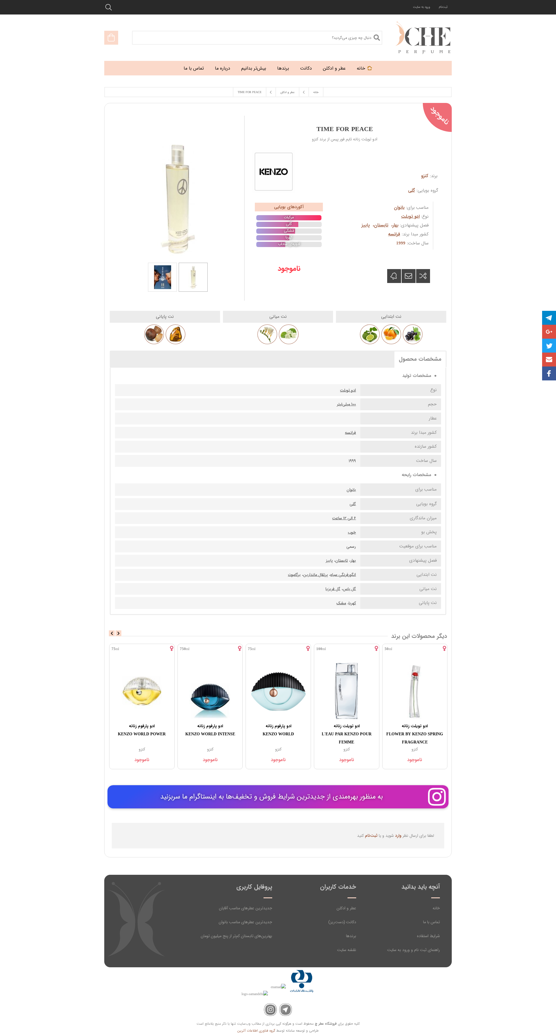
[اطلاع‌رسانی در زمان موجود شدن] (394, 276)
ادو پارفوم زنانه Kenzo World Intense (210, 730)
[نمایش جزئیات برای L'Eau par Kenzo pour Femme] (347, 691)
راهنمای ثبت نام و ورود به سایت (413, 950)
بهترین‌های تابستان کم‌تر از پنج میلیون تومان (236, 936)
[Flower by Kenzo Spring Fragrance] (415, 691)
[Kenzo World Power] (142, 691)
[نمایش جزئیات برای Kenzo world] (278, 691)
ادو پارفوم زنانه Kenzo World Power (142, 730)
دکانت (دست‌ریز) (342, 922)
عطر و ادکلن (346, 908)
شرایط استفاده (428, 936)
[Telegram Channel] (285, 1009)
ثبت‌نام (443, 7)
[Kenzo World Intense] (210, 691)
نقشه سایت (346, 950)
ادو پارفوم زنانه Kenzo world (278, 730)
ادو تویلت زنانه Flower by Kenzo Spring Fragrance (414, 734)
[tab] (420, 359)
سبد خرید (111, 38)
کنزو (424, 176)
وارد (398, 835)
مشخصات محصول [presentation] (420, 359)
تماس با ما (431, 922)
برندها (351, 936)
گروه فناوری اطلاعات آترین (256, 1030)
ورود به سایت (421, 7)
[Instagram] (270, 1009)
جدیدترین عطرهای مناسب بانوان (245, 922)
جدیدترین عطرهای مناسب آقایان (245, 908)
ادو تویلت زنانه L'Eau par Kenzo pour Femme (347, 734)
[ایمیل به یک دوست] (409, 276)
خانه (436, 908)
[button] (549, 359)
